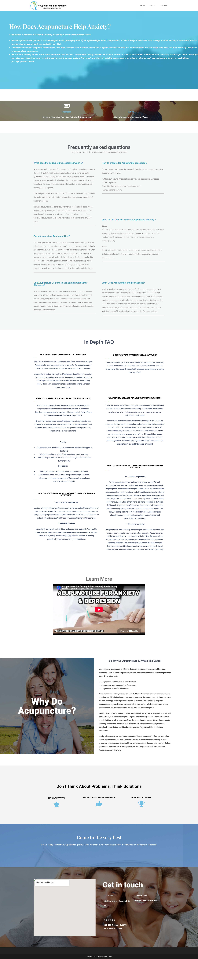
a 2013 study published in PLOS (143, 293)
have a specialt (138, 498)
